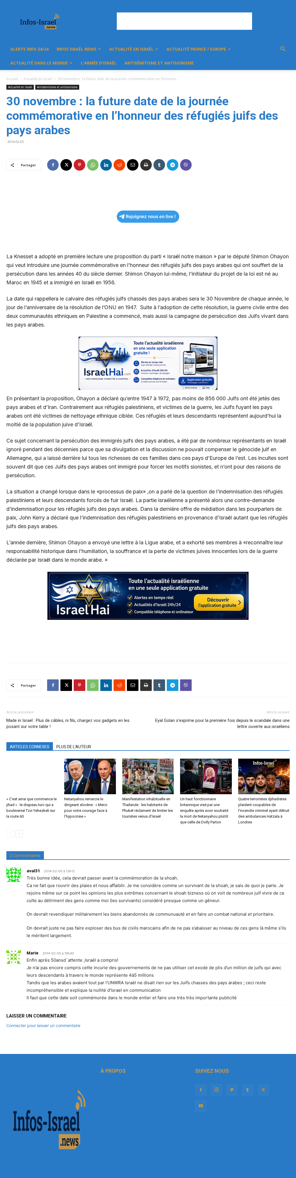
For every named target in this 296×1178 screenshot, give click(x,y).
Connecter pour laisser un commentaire (43, 1025)
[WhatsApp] (93, 165)
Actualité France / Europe (196, 49)
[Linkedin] (106, 165)
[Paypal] (232, 1090)
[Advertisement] (184, 21)
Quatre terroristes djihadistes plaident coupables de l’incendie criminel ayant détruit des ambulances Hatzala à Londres (263, 810)
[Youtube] (201, 1106)
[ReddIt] (119, 165)
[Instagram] (216, 1090)
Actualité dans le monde (39, 63)
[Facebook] (53, 165)
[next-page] (19, 833)
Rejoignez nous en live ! (151, 216)
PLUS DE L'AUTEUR (73, 746)
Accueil (12, 78)
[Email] (132, 165)
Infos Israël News (76, 49)
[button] (283, 49)
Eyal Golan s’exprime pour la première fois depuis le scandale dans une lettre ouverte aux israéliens (222, 723)
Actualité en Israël (131, 49)
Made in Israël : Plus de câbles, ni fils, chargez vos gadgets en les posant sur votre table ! (68, 723)
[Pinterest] (79, 165)
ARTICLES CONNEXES (29, 746)
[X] (66, 165)
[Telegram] (172, 165)
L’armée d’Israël (98, 63)
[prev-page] (10, 833)
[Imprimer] (146, 165)
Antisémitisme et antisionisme (159, 63)
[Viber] (186, 165)
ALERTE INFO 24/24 (29, 49)
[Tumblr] (159, 165)
